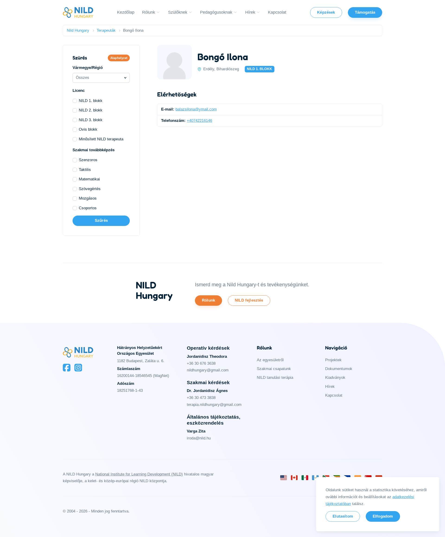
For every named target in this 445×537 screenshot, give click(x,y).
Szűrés (101, 220)
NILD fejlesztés (249, 300)
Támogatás (365, 12)
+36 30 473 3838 (201, 397)
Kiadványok (335, 377)
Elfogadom (383, 516)
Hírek (250, 12)
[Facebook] (66, 367)
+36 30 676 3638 (201, 363)
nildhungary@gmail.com (208, 370)
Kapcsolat (277, 12)
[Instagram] (78, 367)
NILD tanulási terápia (275, 377)
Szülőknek (177, 12)
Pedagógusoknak (216, 12)
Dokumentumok (338, 369)
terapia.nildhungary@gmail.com (214, 404)
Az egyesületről (270, 360)
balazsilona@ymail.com (196, 109)
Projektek (333, 360)
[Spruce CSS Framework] (78, 352)
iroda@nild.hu (199, 438)
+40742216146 (199, 120)
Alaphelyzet (118, 58)
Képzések (326, 12)
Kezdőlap (125, 12)
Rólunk (148, 12)
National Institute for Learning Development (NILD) (139, 474)
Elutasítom (343, 516)
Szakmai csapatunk (274, 369)
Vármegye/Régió (88, 67)
